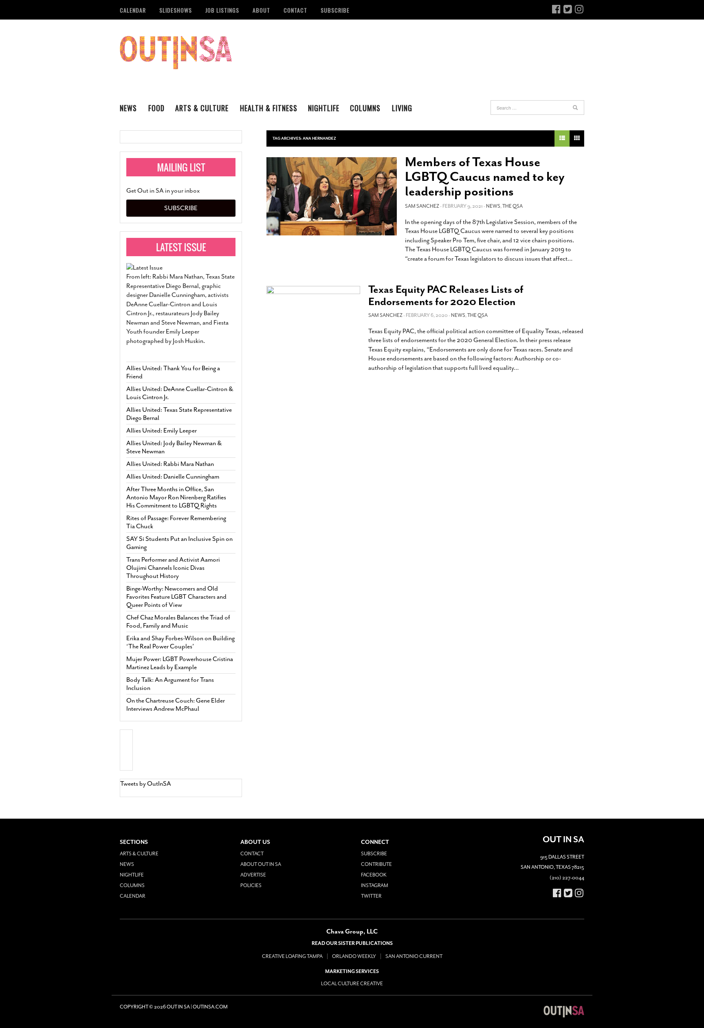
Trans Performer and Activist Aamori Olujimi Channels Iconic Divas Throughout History (173, 568)
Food (156, 108)
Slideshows (175, 10)
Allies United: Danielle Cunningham (172, 476)
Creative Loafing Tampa (292, 956)
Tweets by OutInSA (145, 784)
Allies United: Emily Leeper (161, 430)
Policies (251, 885)
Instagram (374, 885)
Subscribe (335, 10)
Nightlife (323, 108)
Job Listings (222, 10)
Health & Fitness (268, 108)
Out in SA (176, 52)
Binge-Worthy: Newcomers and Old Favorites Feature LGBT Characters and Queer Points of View (176, 596)
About (261, 10)
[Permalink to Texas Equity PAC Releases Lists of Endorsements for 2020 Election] (313, 314)
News (128, 108)
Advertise (253, 875)
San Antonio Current (413, 956)
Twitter (371, 896)
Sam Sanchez (422, 206)
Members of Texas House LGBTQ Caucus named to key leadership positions (485, 177)
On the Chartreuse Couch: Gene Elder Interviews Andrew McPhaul (175, 704)
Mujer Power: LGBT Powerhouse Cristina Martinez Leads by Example (179, 663)
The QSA (512, 206)
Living (402, 108)
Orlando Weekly (354, 956)
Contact (295, 10)
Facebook (374, 875)
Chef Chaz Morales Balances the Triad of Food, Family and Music (178, 621)
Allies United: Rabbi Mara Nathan (170, 464)
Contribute (376, 864)
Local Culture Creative (352, 983)
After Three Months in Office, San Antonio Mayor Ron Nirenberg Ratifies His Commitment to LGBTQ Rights (176, 497)
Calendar (133, 10)
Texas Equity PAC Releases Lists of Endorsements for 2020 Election (446, 295)
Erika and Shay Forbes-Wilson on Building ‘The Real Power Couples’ (180, 642)
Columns (365, 108)
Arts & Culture (202, 108)
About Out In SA (260, 864)
